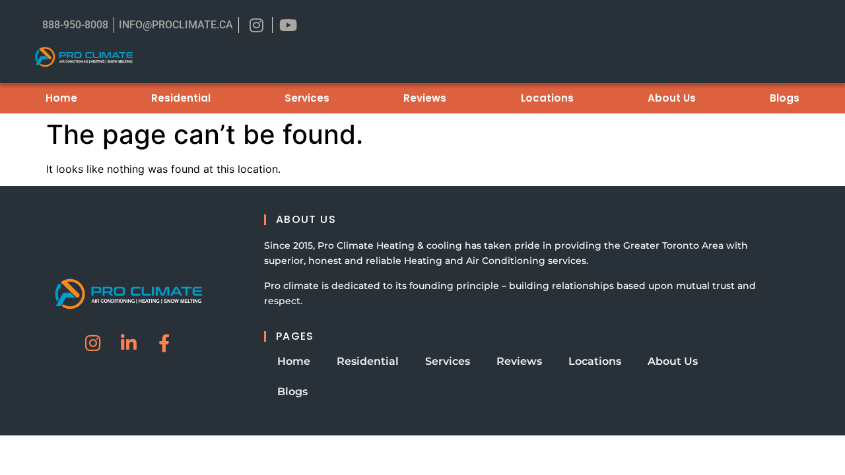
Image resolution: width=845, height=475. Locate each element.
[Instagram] (93, 343)
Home (61, 98)
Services (307, 98)
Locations (547, 98)
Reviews (424, 98)
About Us (672, 98)
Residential (181, 98)
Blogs (784, 98)
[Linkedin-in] (128, 343)
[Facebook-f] (164, 343)
